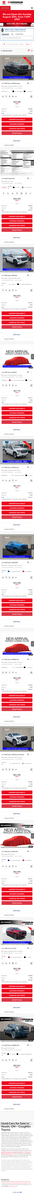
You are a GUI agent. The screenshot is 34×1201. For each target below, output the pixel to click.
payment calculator (6, 1152)
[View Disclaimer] (16, 96)
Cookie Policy (27, 1181)
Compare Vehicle (9, 145)
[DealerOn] (5, 1179)
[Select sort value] (31, 50)
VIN (12, 34)
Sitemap (17, 1181)
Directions (15, 8)
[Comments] (31, 96)
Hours (29, 1183)
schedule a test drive (17, 1152)
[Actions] (31, 83)
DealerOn (13, 1181)
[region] (17, 112)
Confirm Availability (17, 119)
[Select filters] (29, 50)
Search (27, 44)
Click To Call (17, 133)
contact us (11, 1155)
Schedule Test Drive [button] (17, 129)
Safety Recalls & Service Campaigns (19, 1183)
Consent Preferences (6, 1183)
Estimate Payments (17, 124)
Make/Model (5, 34)
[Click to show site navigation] (32, 8)
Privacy (21, 1181)
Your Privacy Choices (16, 1192)
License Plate (19, 34)
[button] (5, 8)
